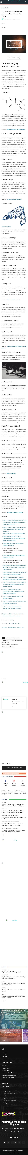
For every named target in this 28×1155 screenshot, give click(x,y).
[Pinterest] (12, 1142)
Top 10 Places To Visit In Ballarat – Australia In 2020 (13, 627)
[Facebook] (4, 1142)
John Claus (25, 1040)
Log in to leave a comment (14, 768)
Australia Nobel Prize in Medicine (12, 638)
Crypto (3, 987)
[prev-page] (3, 835)
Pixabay (12, 620)
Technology (5, 802)
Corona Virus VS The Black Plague (13, 623)
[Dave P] (3, 19)
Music (3, 981)
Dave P (7, 18)
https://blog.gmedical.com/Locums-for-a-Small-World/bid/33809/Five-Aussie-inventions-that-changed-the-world (14, 567)
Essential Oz (5, 970)
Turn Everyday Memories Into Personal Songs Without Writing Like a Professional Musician (13, 805)
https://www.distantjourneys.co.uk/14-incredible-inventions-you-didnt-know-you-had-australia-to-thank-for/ (13, 591)
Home (3, 8)
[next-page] (5, 835)
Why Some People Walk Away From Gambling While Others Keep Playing (13, 977)
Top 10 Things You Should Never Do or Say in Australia (20, 792)
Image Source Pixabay (6, 226)
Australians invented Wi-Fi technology (10, 644)
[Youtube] (23, 1142)
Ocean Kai (3, 1027)
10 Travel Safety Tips (11, 473)
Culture (4, 994)
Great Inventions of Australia (8, 646)
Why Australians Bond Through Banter (11, 972)
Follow (14, 780)
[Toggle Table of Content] (17, 57)
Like (6, 780)
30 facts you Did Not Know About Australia (16, 129)
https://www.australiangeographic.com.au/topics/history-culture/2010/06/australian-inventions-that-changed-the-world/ (14, 522)
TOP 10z (7, 8)
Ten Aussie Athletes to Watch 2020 (14, 199)
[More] (19, 31)
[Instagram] (8, 1142)
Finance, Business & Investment (10, 815)
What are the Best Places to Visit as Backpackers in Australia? (7, 793)
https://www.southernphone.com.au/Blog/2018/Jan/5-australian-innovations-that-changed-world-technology (14, 584)
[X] (12, 706)
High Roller (5, 974)
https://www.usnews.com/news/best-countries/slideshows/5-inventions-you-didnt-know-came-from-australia (14, 538)
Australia (4, 808)
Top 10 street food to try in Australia (15, 512)
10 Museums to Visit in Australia (14, 299)
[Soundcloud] (15, 1142)
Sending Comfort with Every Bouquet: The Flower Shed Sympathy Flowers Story (12, 824)
